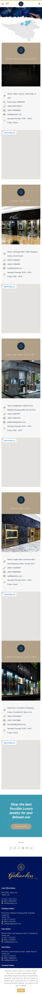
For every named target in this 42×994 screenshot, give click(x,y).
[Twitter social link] (14, 848)
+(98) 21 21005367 (10, 938)
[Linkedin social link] (31, 848)
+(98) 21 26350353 (10, 956)
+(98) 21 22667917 (10, 919)
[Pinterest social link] (27, 848)
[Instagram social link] (19, 848)
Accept (21, 990)
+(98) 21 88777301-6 (10, 899)
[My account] (3, 4)
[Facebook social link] (10, 848)
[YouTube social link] (23, 848)
